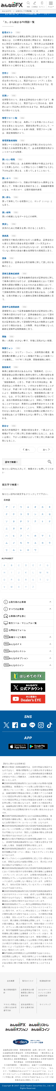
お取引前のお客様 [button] (17, 602)
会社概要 (11, 981)
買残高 (5, 236)
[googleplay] (38, 746)
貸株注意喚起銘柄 (11, 273)
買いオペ (6, 178)
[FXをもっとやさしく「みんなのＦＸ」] (12, 3)
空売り (5, 73)
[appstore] (18, 746)
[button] (47, 602)
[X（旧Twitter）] (6, 724)
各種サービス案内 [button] (17, 637)
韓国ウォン (7, 348)
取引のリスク (28, 981)
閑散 (4, 336)
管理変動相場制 (10, 140)
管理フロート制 (10, 118)
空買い (5, 95)
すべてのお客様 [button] (16, 609)
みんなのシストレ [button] (17, 651)
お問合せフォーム (17, 630)
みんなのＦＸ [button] (15, 644)
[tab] (28, 602)
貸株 (4, 258)
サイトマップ (45, 1004)
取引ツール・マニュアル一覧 (23, 623)
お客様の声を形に (17, 616)
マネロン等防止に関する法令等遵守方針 (10, 1007)
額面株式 (6, 367)
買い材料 (6, 212)
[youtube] (24, 724)
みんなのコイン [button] (16, 665)
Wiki (18, 32)
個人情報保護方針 (10, 991)
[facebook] (15, 724)
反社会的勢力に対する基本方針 (27, 1005)
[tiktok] (49, 724)
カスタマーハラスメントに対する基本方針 (44, 993)
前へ (27, 449)
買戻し (5, 224)
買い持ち (6, 197)
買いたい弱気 (9, 159)
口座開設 (35, 7)
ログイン (42, 7)
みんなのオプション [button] (18, 658)
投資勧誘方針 (45, 981)
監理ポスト (7, 32)
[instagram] (41, 724)
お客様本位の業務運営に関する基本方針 (27, 993)
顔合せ (5, 426)
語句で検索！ (11, 462)
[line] (32, 724)
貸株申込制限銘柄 (11, 307)
